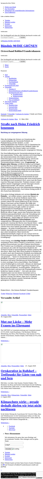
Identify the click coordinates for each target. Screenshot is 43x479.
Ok (20, 477)
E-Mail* (7, 445)
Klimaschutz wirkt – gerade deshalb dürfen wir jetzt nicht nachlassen (21, 405)
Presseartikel (23, 315)
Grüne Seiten (9, 103)
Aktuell (7, 76)
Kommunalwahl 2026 (12, 85)
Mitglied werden (10, 22)
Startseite (3, 114)
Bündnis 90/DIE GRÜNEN (19, 46)
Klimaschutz (13, 80)
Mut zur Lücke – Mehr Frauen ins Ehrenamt (16, 323)
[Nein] (37, 477)
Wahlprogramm (18, 96)
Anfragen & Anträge (22, 114)
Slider (29, 315)
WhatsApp (9, 293)
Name (7, 441)
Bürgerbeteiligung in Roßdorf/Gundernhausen (23, 91)
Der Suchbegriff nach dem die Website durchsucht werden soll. (21, 35)
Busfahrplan (12, 78)
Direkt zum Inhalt (10, 7)
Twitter (3, 293)
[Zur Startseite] (10, 41)
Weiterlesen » (5, 341)
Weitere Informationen (28, 477)
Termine (7, 20)
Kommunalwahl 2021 (16, 92)
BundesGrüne (13, 105)
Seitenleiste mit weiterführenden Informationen (19, 10)
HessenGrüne (13, 109)
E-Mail (28, 293)
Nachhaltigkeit (13, 82)
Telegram (16, 293)
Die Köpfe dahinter (11, 101)
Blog (16, 119)
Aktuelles (4, 315)
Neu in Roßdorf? (14, 100)
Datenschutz (9, 27)
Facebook (22, 293)
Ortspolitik (12, 84)
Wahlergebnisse (14, 98)
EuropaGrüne (13, 107)
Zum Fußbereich (10, 12)
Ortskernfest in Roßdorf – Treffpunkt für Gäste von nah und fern (21, 374)
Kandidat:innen (17, 94)
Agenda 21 (12, 89)
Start (6, 75)
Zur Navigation (9, 9)
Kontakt (7, 24)
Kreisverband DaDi (15, 110)
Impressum (8, 26)
